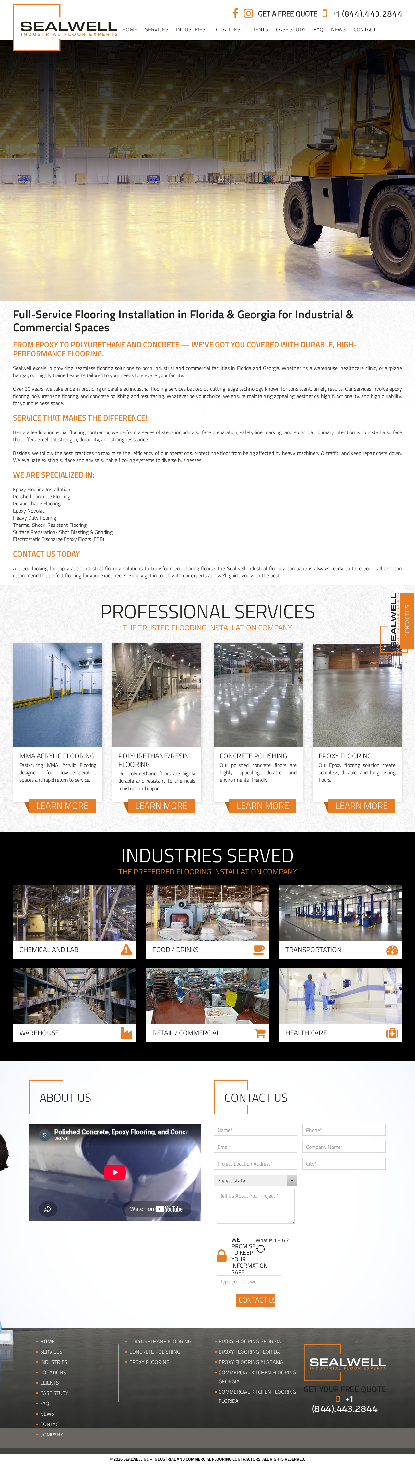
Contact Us (407, 621)
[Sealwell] (345, 1362)
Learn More (62, 806)
